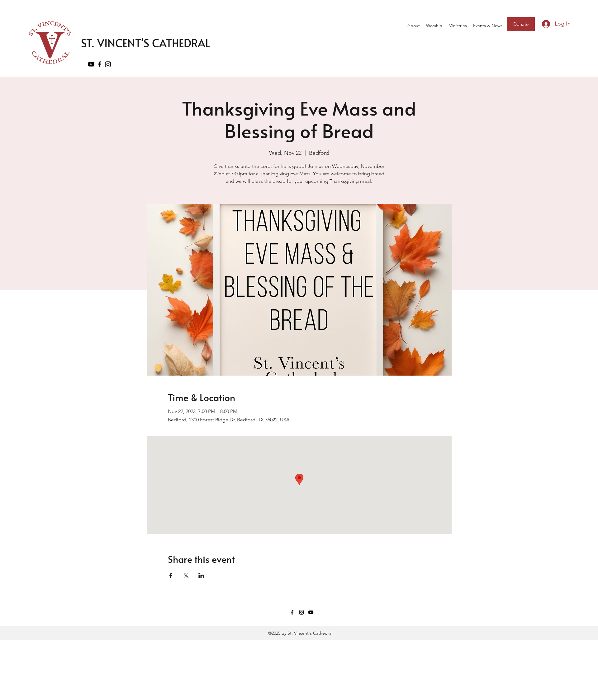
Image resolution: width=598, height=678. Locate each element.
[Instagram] (108, 64)
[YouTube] (91, 64)
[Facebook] (99, 64)
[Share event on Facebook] (171, 575)
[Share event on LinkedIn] (201, 575)
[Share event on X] (186, 575)
